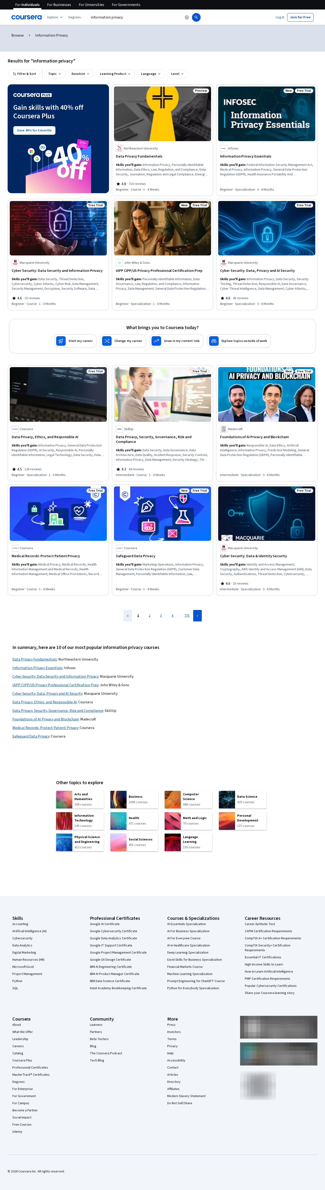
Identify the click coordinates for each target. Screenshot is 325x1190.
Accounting (20, 924)
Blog (93, 1046)
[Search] (196, 17)
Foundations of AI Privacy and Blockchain (45, 719)
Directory (174, 1082)
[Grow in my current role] (176, 341)
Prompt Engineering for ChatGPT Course (196, 981)
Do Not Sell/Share (179, 1103)
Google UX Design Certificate (110, 959)
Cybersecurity (22, 938)
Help (170, 1053)
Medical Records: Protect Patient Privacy (45, 727)
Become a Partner (25, 1110)
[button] (75, 17)
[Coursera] (26, 17)
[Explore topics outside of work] (239, 341)
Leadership (20, 1039)
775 (186, 615)
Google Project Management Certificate (118, 952)
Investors (174, 1032)
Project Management (27, 974)
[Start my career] (75, 341)
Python (17, 981)
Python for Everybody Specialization (193, 988)
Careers (18, 1046)
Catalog (17, 1053)
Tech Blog (97, 1060)
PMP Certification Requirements (267, 978)
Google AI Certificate (105, 924)
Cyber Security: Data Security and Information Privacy (55, 676)
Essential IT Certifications (263, 957)
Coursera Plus (22, 1060)
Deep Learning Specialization (187, 952)
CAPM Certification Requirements (268, 931)
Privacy (172, 1046)
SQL (15, 988)
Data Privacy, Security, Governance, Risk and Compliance (57, 710)
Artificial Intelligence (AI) (29, 931)
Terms (172, 1039)
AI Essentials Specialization (186, 924)
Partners (96, 1032)
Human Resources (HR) (28, 959)
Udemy (17, 1131)
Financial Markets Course (185, 966)
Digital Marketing (24, 952)
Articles (172, 1074)
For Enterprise (22, 1089)
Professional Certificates (30, 1067)
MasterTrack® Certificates (31, 1074)
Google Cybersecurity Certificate (113, 931)
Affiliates (173, 1089)
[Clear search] (186, 17)
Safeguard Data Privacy (30, 736)
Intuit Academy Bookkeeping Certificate (118, 988)
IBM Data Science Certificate (110, 981)
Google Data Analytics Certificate (113, 938)
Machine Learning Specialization (189, 974)
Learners (96, 1024)
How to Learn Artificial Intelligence (269, 971)
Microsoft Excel (23, 966)
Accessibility (176, 1060)
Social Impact (21, 1117)
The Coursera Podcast (106, 1053)
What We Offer (22, 1032)
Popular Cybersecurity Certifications (271, 986)
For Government (24, 1096)
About (16, 1024)
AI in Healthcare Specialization (188, 945)
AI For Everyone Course (184, 938)
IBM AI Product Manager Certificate (114, 974)
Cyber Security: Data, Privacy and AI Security (47, 693)
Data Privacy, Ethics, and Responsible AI (44, 702)
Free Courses (22, 1124)
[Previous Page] (127, 615)
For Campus (20, 1103)
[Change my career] (123, 341)
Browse (17, 35)
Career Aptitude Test (260, 924)
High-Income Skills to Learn (264, 964)
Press (171, 1024)
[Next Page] (197, 615)
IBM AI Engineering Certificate (111, 966)
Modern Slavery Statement (186, 1096)
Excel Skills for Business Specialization (194, 959)
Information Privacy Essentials (37, 668)
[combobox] (135, 17)
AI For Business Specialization (188, 931)
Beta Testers (99, 1039)
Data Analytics (22, 945)
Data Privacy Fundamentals (34, 659)
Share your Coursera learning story (270, 993)
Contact (172, 1067)
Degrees (18, 1082)
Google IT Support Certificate (111, 945)
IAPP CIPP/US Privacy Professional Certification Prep (55, 685)
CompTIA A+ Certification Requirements (273, 938)
